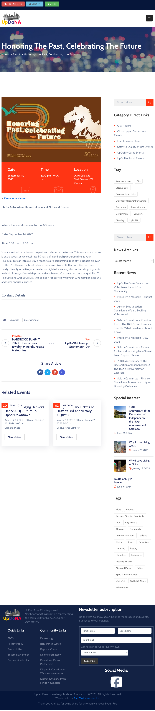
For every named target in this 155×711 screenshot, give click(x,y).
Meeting (120, 220)
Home (5, 54)
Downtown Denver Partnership (131, 200)
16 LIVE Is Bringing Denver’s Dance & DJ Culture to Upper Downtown (24, 411)
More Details (14, 437)
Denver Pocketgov (50, 654)
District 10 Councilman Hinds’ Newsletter (53, 680)
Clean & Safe (122, 187)
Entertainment (31, 320)
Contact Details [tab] (13, 295)
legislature (136, 555)
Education (14, 320)
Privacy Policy (15, 643)
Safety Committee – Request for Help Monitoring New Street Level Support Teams (133, 351)
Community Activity (126, 194)
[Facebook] (40, 372)
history (133, 548)
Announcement (123, 181)
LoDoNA (138, 213)
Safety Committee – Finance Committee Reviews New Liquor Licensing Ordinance (132, 382)
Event (16, 54)
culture (143, 535)
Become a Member (18, 654)
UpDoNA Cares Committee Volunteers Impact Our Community (131, 287)
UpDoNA (134, 220)
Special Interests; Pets (127, 574)
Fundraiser (144, 542)
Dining (119, 542)
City (139, 181)
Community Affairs (125, 535)
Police (140, 568)
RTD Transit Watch (50, 643)
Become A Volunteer (19, 660)
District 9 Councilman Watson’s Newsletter (52, 671)
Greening (120, 548)
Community (135, 529)
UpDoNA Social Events (130, 158)
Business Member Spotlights (130, 516)
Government (122, 213)
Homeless (121, 555)
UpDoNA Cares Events (130, 152)
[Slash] (51, 343)
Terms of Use (15, 649)
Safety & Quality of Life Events (135, 147)
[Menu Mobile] (149, 18)
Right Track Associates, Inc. (87, 698)
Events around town (15, 198)
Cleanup (120, 529)
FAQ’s (11, 638)
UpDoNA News (137, 581)
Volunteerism (122, 587)
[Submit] (149, 102)
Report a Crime (48, 649)
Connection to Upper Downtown (100, 647)
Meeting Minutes (124, 561)
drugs (130, 542)
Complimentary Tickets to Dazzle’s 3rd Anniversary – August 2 (75, 411)
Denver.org (46, 638)
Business (130, 509)
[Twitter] (48, 372)
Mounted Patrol (123, 568)
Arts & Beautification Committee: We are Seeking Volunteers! (130, 310)
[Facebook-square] (116, 682)
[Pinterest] (55, 372)
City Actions (124, 126)
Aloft (118, 509)
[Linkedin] (62, 372)
